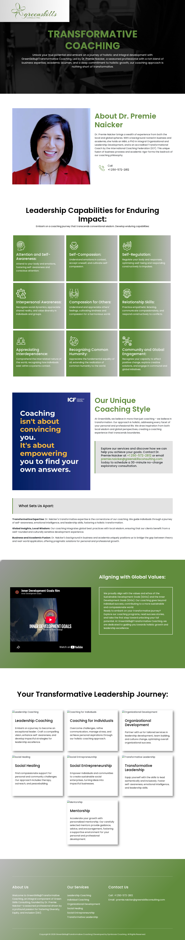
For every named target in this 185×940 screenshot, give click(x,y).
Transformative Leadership (82, 917)
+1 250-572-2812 (118, 169)
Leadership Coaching (79, 895)
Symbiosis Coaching (117, 934)
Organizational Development (83, 904)
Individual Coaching (78, 899)
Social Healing (75, 908)
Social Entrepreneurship (81, 912)
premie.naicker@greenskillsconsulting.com (131, 459)
